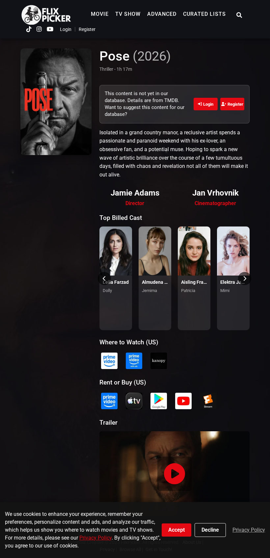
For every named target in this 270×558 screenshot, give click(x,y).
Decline (210, 530)
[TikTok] (29, 29)
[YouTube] (50, 29)
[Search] (239, 15)
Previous (104, 278)
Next (244, 278)
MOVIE (100, 14)
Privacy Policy (95, 538)
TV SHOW (128, 14)
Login (65, 29)
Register (87, 29)
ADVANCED (161, 14)
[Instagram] (39, 29)
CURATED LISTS (204, 14)
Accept (176, 530)
